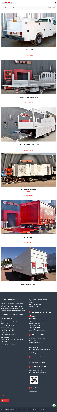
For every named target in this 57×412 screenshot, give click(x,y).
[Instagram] (7, 400)
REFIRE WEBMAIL (34, 392)
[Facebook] (3, 400)
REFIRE (11, 409)
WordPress (43, 409)
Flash (27, 409)
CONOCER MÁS (28, 55)
